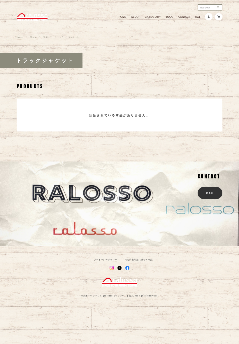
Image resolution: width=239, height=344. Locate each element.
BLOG (169, 16)
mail (210, 193)
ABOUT (135, 16)
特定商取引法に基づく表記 (139, 260)
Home (20, 37)
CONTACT (184, 16)
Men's (33, 37)
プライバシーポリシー (105, 260)
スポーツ (47, 37)
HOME (122, 16)
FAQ (197, 16)
